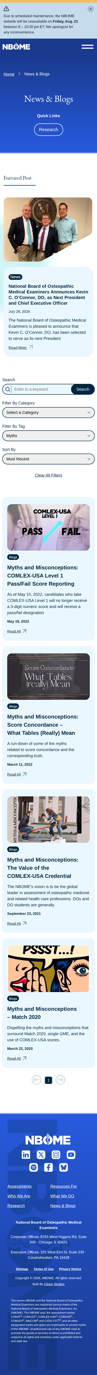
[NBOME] (16, 46)
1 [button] (49, 1080)
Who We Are (18, 1196)
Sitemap (22, 1269)
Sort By (9, 449)
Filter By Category (18, 403)
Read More (18, 348)
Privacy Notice (70, 1269)
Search (8, 380)
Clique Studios (54, 1284)
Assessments (19, 1186)
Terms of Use (44, 1269)
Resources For (63, 1186)
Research (48, 129)
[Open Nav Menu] (87, 47)
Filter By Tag (13, 426)
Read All (14, 631)
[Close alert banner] (90, 9)
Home (9, 74)
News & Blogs (63, 1205)
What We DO (62, 1196)
